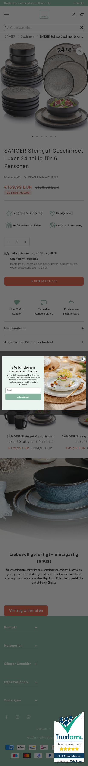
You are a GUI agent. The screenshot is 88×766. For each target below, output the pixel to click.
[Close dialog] (83, 359)
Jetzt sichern (23, 397)
